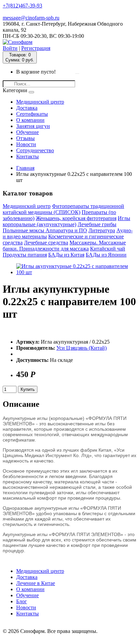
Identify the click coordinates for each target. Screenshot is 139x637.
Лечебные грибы (97, 224)
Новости (26, 144)
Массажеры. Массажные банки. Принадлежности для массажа (64, 245)
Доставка (26, 108)
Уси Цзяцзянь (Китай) (81, 348)
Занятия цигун (33, 126)
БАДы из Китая (66, 255)
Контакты (27, 156)
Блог (21, 601)
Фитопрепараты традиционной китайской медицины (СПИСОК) (63, 209)
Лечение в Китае (35, 583)
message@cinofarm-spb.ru (31, 18)
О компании (30, 120)
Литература (101, 230)
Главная (25, 168)
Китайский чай (107, 248)
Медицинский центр (40, 102)
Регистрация (35, 48)
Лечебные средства (46, 242)
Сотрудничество (35, 150)
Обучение (27, 132)
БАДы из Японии (106, 255)
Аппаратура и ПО (66, 230)
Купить (28, 389)
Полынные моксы (24, 230)
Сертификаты (32, 114)
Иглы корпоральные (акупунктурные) (66, 221)
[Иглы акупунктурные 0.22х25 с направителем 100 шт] (76, 272)
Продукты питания (25, 255)
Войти (10, 48)
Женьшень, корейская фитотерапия (76, 218)
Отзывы (25, 138)
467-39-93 (22, 5)
